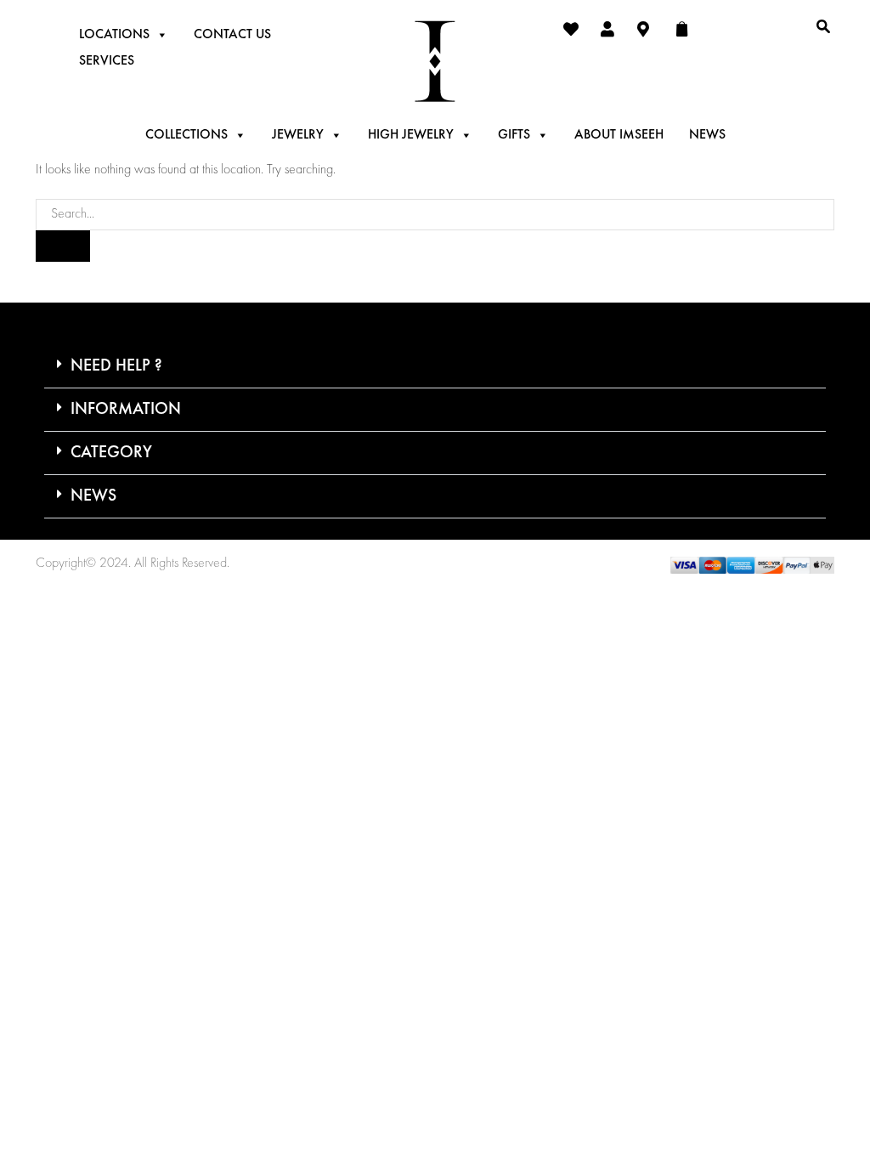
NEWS (93, 496)
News (707, 135)
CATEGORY (111, 453)
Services (106, 61)
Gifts (514, 135)
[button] (435, 366)
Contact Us (232, 35)
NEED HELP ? (116, 366)
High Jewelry (411, 135)
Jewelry (298, 135)
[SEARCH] (63, 246)
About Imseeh (619, 135)
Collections (186, 135)
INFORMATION (126, 409)
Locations (114, 35)
